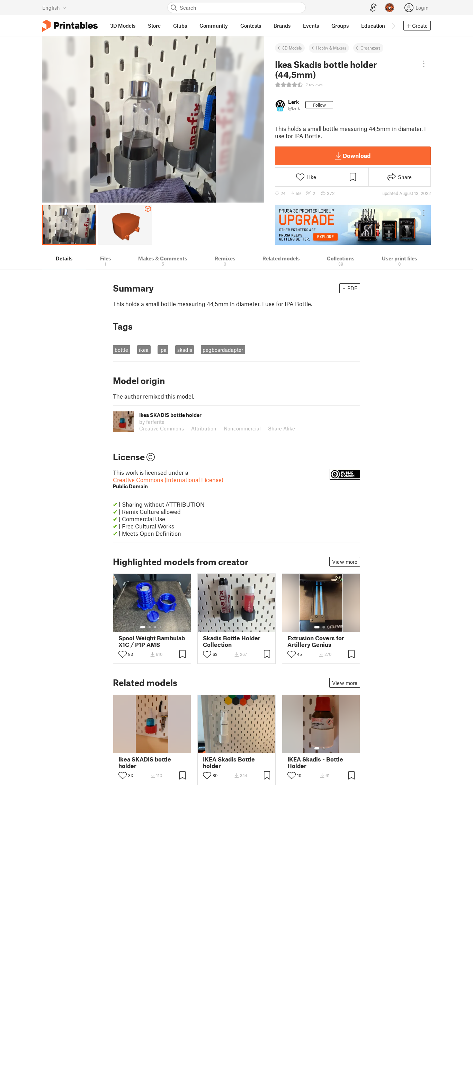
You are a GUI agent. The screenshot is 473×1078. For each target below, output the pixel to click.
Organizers (370, 47)
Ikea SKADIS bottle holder (144, 762)
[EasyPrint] (373, 8)
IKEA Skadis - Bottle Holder (315, 762)
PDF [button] (352, 288)
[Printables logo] (70, 26)
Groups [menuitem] (340, 26)
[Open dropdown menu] (424, 64)
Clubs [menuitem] (180, 26)
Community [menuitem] (213, 26)
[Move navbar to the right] (393, 25)
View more (344, 562)
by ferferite (151, 422)
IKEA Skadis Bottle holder (229, 762)
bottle (121, 350)
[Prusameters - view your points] (389, 7)
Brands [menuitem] (282, 26)
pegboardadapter (223, 350)
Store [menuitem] (154, 26)
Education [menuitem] (373, 26)
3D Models (292, 47)
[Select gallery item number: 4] (160, 627)
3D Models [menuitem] (122, 26)
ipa (163, 350)
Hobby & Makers (331, 47)
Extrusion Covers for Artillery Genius (315, 641)
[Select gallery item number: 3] (155, 627)
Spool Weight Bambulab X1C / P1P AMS (151, 641)
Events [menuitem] (311, 26)
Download (357, 155)
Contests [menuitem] (250, 26)
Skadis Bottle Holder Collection (231, 641)
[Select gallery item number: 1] (142, 627)
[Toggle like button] (122, 654)
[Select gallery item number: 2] (149, 627)
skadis (184, 350)
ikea (144, 350)
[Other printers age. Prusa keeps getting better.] (353, 225)
